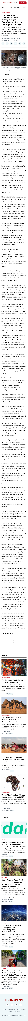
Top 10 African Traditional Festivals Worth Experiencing (12, 758)
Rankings (16, 7)
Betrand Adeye (16, 38)
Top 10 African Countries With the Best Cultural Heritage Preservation (11, 719)
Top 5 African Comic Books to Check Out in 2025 (12, 681)
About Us (11, 1011)
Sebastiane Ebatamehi (7, 899)
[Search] (16, 2)
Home (2, 7)
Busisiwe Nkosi (5, 986)
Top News (9, 7)
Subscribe (22, 2)
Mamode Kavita (15, 692)
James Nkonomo (5, 38)
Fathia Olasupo (5, 731)
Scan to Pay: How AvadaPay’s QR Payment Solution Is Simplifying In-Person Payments (13, 844)
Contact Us (18, 1011)
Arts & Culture (5, 12)
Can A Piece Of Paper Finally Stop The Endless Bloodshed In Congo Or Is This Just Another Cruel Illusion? (12, 883)
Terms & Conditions (21, 1009)
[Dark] (15, 2)
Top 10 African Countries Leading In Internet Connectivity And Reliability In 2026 (11, 928)
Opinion (3, 839)
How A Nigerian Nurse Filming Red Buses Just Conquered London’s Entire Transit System (13, 972)
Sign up (4, 1009)
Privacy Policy (11, 1009)
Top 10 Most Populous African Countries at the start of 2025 (13, 796)
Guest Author (5, 692)
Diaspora (24, 7)
